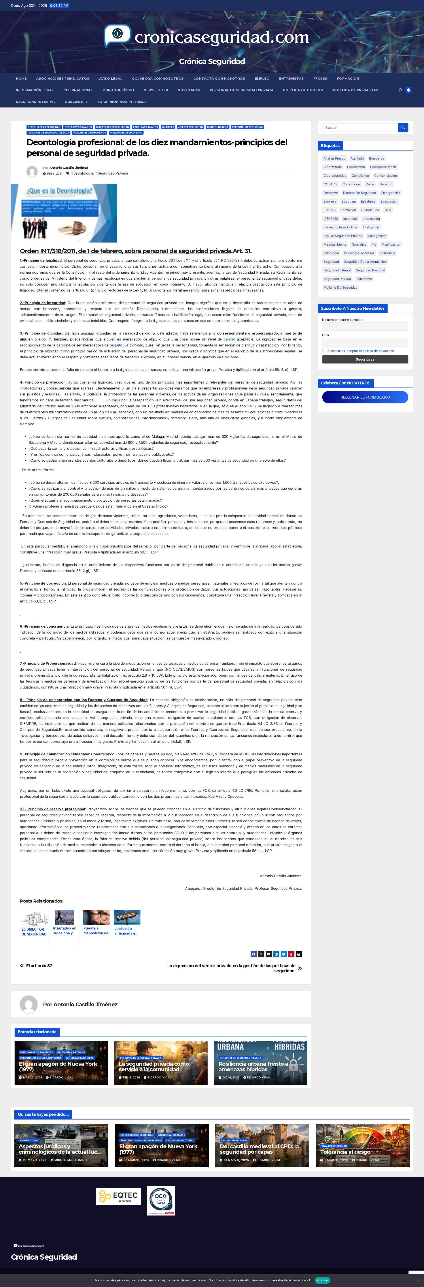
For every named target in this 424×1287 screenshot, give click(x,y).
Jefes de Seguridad (190, 127)
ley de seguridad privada (343, 236)
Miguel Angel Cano (71, 1160)
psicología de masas (359, 253)
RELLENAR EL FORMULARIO (365, 397)
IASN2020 (331, 218)
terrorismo (364, 279)
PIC (374, 244)
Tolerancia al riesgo (345, 1152)
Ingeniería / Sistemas (71, 1052)
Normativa (359, 244)
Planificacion (391, 244)
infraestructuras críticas (341, 227)
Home (21, 79)
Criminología (29, 1140)
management (376, 236)
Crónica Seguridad (212, 61)
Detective (331, 193)
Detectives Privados (78, 127)
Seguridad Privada (337, 279)
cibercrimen (356, 167)
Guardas (168, 127)
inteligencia (371, 227)
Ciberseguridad (335, 175)
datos (370, 184)
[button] (400, 90)
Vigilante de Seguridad (341, 287)
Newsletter (156, 90)
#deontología (82, 173)
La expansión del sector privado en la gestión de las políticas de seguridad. (231, 968)
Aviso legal (111, 79)
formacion (348, 210)
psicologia (331, 253)
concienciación (385, 175)
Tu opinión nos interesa (121, 102)
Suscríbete (76, 102)
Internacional (78, 90)
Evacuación (389, 201)
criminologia (352, 184)
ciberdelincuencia (383, 167)
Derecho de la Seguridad (44, 127)
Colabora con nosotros (158, 79)
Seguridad (331, 261)
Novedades (189, 90)
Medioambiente (335, 244)
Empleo (262, 79)
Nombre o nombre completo (342, 320)
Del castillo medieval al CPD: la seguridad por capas (259, 1149)
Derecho (386, 184)
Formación (348, 79)
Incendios (350, 218)
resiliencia (387, 253)
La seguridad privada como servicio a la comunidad (154, 1066)
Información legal (35, 90)
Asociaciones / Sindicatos (62, 79)
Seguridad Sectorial (80, 1058)
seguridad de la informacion (365, 261)
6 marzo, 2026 (336, 1160)
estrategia (368, 201)
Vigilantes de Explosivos (89, 132)
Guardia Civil (370, 210)
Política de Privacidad (356, 90)
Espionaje (349, 201)
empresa (330, 201)
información (371, 218)
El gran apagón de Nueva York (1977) (58, 1066)
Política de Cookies (303, 90)
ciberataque (333, 167)
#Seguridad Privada (111, 173)
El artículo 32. (40, 965)
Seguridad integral (337, 270)
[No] (418, 1280)
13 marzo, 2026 (237, 1160)
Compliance (360, 175)
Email (325, 335)
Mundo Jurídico (118, 90)
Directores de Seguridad (112, 127)
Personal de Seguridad (247, 127)
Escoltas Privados (145, 127)
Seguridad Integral (35, 102)
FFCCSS (320, 79)
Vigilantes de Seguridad (126, 132)
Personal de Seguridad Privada (242, 90)
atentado (357, 158)
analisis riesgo (334, 158)
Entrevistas (291, 79)
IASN (388, 210)
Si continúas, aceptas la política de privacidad (360, 351)
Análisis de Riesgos (334, 1146)
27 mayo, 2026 (35, 1160)
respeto (116, 345)
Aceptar (322, 1280)
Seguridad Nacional (370, 270)
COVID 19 (330, 184)
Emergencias (390, 193)
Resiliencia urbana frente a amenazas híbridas (253, 1066)
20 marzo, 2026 (136, 1160)
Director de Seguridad (359, 193)
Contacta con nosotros (219, 79)
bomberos (376, 158)
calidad (229, 339)
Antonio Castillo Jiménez (68, 168)
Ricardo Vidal (62, 1077)
